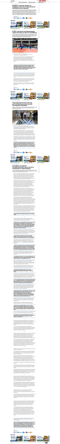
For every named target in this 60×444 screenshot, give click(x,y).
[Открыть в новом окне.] (15, 18)
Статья (11, 2)
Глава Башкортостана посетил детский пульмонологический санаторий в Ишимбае (31, 2)
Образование (13, 164)
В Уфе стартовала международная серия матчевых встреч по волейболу (23, 2)
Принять (46, 442)
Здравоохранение (14, 101)
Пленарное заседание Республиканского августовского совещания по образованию (42, 2)
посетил (21, 242)
